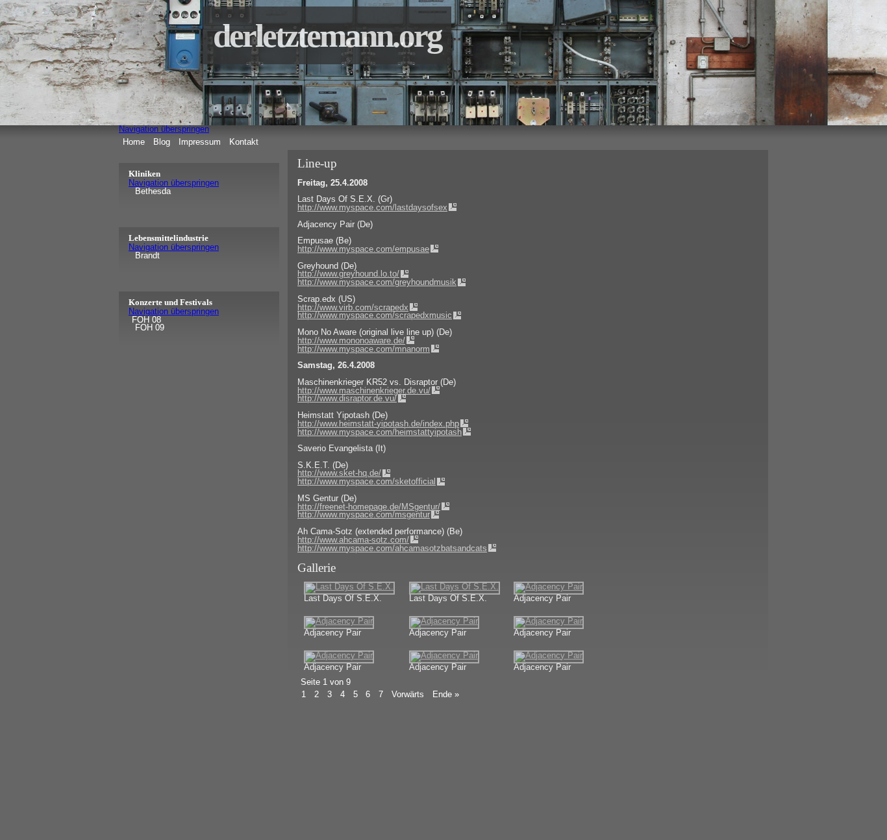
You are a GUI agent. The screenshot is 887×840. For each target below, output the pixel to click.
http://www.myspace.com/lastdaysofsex (372, 207)
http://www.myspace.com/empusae (363, 249)
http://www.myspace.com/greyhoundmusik (376, 282)
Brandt (147, 256)
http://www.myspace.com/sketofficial (366, 481)
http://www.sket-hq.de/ (339, 473)
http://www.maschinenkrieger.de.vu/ (364, 390)
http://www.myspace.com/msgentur (363, 514)
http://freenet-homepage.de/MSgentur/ (368, 507)
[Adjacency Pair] (549, 586)
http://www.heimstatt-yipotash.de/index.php (378, 423)
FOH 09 (149, 328)
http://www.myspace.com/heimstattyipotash (379, 432)
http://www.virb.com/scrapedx (352, 307)
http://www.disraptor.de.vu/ (347, 398)
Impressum (200, 142)
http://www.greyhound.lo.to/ (348, 273)
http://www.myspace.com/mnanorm (363, 349)
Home (134, 142)
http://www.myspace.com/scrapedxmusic (374, 315)
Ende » (445, 694)
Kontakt (243, 142)
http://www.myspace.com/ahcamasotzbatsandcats (392, 548)
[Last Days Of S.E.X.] (349, 586)
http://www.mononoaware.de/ (351, 340)
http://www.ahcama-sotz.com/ (353, 540)
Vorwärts (408, 694)
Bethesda (153, 192)
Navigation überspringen (164, 129)
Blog (161, 142)
